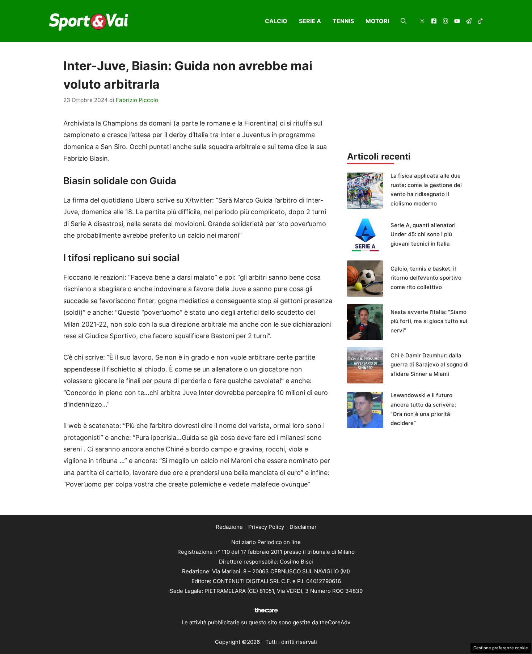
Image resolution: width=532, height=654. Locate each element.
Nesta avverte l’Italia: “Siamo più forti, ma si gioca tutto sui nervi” (428, 321)
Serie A (310, 21)
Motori (377, 21)
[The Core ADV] (266, 612)
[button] (403, 21)
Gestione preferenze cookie (500, 647)
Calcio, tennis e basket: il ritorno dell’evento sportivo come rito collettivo (425, 277)
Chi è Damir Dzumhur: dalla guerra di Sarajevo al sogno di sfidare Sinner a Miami (429, 364)
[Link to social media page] (422, 22)
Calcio (276, 21)
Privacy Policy (266, 526)
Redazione (229, 526)
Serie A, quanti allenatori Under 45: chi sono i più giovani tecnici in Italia (423, 234)
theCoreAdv (335, 622)
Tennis (343, 21)
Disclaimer (303, 526)
